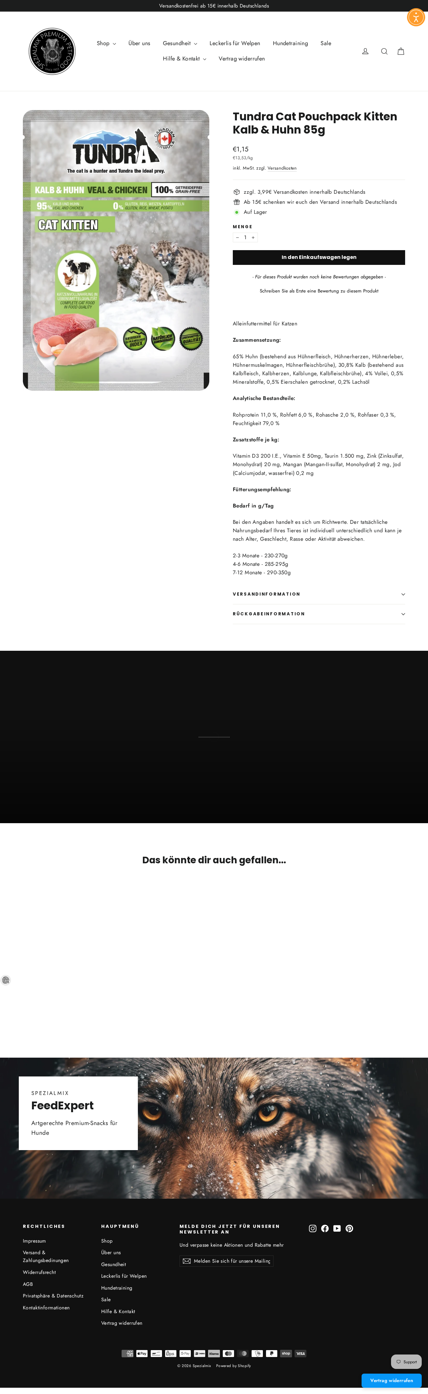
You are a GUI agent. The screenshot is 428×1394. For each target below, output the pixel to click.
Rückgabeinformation (269, 614)
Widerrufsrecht (39, 1272)
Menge (243, 226)
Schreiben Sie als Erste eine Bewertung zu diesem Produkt (319, 291)
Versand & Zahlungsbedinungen (46, 1256)
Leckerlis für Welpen (235, 43)
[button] (319, 290)
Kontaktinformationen (46, 1307)
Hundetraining (290, 43)
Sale (326, 43)
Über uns (139, 43)
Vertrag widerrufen (242, 59)
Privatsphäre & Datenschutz (53, 1295)
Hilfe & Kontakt (182, 59)
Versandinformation (266, 594)
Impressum (34, 1240)
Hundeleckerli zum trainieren (214, 781)
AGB (28, 1284)
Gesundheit (178, 43)
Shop (104, 43)
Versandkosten (282, 168)
